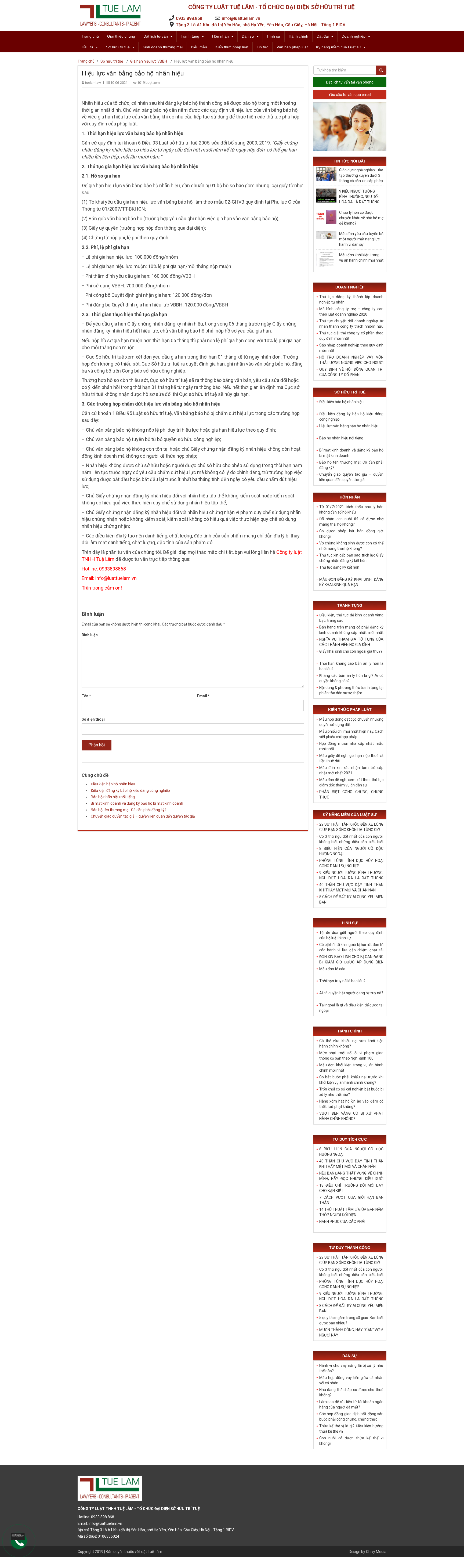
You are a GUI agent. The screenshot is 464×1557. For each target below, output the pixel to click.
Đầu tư (87, 47)
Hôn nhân (220, 36)
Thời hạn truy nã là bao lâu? (342, 981)
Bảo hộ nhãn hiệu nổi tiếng (113, 797)
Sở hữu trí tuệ (118, 47)
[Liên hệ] (16, 1537)
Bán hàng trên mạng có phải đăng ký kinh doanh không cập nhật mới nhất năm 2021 (351, 632)
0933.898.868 (189, 18)
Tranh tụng (190, 36)
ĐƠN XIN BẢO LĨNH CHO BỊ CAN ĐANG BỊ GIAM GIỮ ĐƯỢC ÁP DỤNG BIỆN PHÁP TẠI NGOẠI (351, 962)
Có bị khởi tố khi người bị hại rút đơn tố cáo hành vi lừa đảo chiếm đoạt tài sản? (351, 950)
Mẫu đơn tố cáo (332, 969)
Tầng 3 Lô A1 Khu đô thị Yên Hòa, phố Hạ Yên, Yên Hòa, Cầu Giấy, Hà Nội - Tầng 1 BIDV (260, 24)
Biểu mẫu (199, 47)
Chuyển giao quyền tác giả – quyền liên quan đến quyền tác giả (143, 816)
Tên (86, 696)
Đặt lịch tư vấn (155, 36)
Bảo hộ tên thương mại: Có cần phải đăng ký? (128, 810)
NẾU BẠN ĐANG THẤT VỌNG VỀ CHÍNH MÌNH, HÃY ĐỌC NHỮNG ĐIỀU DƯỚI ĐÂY (351, 1178)
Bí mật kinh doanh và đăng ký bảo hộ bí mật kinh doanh (137, 803)
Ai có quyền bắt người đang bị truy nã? (351, 993)
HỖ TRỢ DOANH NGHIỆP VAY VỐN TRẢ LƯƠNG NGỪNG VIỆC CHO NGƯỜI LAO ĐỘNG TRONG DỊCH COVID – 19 (351, 362)
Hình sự (273, 36)
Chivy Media (376, 1551)
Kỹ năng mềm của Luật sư (338, 47)
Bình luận (90, 635)
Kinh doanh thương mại (163, 47)
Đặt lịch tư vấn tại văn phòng (350, 82)
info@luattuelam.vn (241, 18)
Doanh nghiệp (353, 36)
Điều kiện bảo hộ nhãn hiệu (113, 784)
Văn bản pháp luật (292, 47)
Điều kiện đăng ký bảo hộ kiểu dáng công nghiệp (130, 790)
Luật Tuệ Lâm (150, 1551)
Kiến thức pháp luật (231, 47)
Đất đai (323, 36)
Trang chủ (90, 36)
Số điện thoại (93, 719)
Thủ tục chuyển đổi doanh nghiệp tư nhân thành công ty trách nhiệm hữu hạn (351, 326)
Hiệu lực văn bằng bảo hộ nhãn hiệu (348, 426)
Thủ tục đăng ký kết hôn (339, 567)
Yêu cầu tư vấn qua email (349, 94)
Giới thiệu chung (121, 36)
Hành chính (298, 36)
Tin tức (262, 47)
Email (203, 696)
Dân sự (248, 36)
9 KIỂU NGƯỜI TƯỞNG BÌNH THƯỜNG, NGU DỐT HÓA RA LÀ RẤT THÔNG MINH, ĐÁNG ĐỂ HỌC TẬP (351, 878)
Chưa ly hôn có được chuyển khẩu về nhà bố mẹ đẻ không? (361, 217)
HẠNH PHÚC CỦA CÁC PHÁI (342, 1221)
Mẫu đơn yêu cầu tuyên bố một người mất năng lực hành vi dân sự (361, 239)
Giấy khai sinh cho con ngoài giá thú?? (350, 651)
